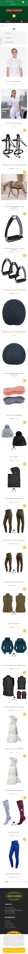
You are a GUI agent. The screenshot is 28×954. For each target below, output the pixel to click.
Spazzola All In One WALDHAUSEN (14, 415)
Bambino (10, 42)
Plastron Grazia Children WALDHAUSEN (14, 748)
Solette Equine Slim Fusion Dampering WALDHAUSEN (14, 331)
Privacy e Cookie (9, 925)
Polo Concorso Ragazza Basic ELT (14, 123)
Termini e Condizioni (10, 927)
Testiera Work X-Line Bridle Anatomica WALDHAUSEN (14, 165)
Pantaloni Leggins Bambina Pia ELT (14, 873)
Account (12, 4)
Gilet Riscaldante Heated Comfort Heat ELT (14, 707)
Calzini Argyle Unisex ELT (14, 832)
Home (2, 25)
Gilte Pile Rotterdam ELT (14, 623)
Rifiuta (14, 949)
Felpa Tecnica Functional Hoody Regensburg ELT (14, 665)
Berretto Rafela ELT (14, 456)
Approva (14, 951)
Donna (9, 38)
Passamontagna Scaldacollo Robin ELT (14, 498)
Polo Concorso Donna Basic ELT (14, 81)
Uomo (8, 33)
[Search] (19, 5)
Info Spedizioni (9, 923)
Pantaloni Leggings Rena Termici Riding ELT (14, 582)
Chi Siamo (7, 921)
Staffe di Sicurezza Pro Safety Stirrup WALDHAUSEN (14, 290)
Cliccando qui (20, 941)
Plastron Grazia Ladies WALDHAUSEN (14, 790)
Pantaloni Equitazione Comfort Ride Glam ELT (14, 540)
